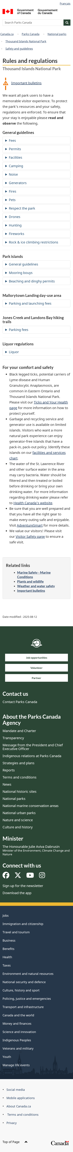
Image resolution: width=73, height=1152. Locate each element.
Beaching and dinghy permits (32, 281)
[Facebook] (6, 876)
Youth (7, 1057)
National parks (57, 34)
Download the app (17, 893)
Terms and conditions (19, 777)
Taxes (7, 965)
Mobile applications (20, 1098)
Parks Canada (30, 34)
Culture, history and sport (21, 990)
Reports (9, 770)
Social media (15, 1090)
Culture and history (18, 827)
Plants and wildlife (30, 581)
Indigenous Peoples (17, 1040)
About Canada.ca (18, 1106)
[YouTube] (30, 876)
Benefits (8, 949)
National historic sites (19, 791)
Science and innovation (19, 1032)
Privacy (11, 1123)
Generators (18, 183)
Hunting (15, 225)
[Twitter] (17, 876)
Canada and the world (18, 1015)
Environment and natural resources (28, 974)
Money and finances (17, 1023)
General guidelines (23, 264)
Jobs (6, 915)
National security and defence (24, 982)
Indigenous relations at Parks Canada (32, 756)
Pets (12, 200)
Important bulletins (26, 83)
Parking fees (18, 329)
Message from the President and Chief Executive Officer (33, 747)
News (7, 784)
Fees (12, 140)
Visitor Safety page (30, 536)
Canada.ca (7, 34)
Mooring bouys (21, 272)
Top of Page (11, 1142)
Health (7, 957)
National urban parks (19, 813)
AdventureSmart (30, 525)
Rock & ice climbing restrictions (33, 242)
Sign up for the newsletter (23, 885)
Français (65, 3)
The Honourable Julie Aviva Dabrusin (36, 850)
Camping (16, 166)
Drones (14, 216)
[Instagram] (42, 876)
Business (9, 940)
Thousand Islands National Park (25, 41)
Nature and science (18, 820)
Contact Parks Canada (20, 702)
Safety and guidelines (19, 49)
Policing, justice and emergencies (27, 999)
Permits (15, 149)
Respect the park (22, 208)
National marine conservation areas (31, 805)
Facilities (15, 157)
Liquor (14, 352)
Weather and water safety (36, 586)
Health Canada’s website (32, 503)
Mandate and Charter (19, 730)
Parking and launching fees (30, 303)
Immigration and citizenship (23, 924)
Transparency (13, 738)
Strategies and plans (18, 763)
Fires (12, 191)
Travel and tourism (16, 932)
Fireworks (16, 233)
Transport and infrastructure (23, 1007)
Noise (13, 174)
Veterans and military (18, 1048)
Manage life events (16, 1065)
